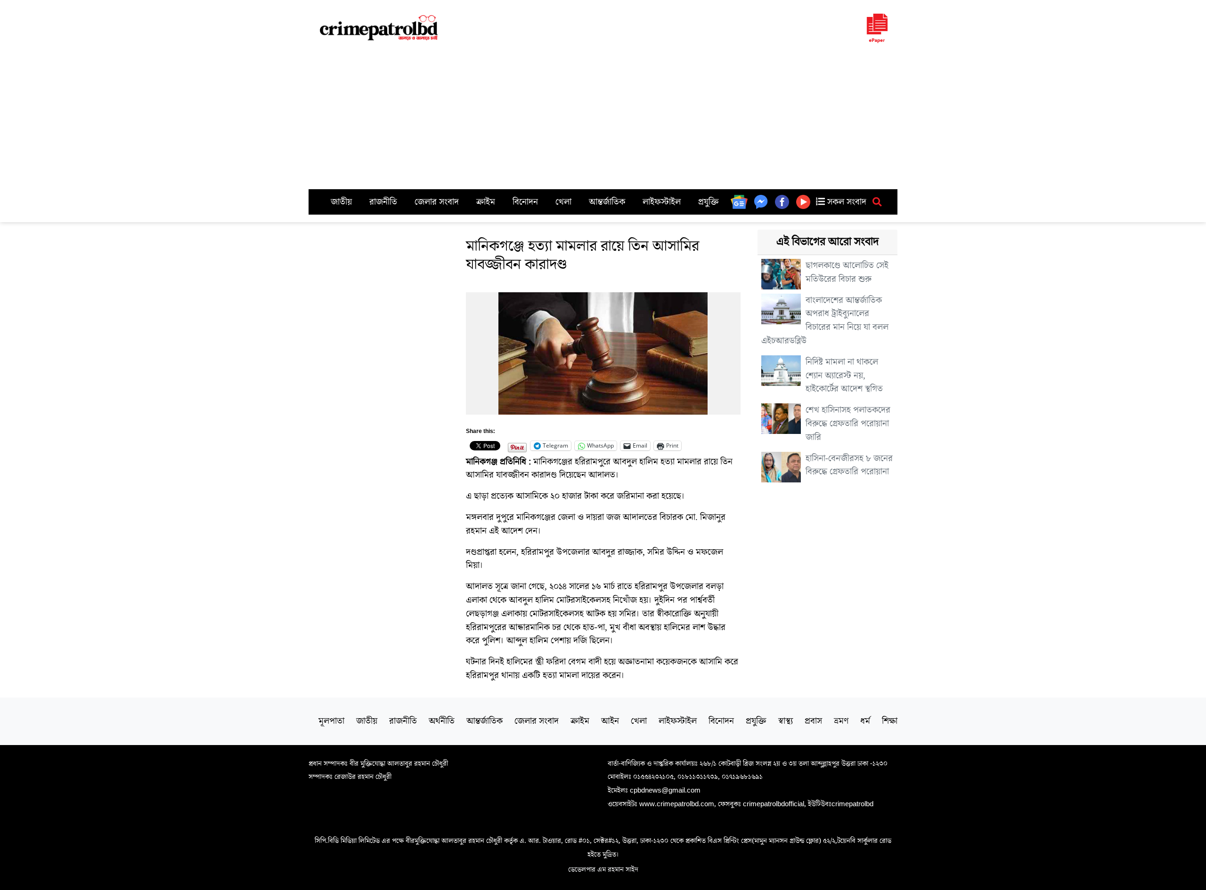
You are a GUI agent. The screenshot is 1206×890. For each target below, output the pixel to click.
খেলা (563, 201)
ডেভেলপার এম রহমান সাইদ (603, 869)
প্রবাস (813, 721)
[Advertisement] (603, 118)
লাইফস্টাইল (662, 201)
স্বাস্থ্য (785, 721)
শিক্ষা (889, 721)
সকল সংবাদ (845, 201)
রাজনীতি (383, 201)
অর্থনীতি (442, 721)
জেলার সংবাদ (437, 201)
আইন (610, 721)
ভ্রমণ (841, 721)
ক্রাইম (485, 201)
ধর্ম (865, 721)
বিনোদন (525, 201)
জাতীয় (341, 201)
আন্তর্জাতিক (607, 201)
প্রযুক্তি (708, 201)
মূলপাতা (331, 721)
